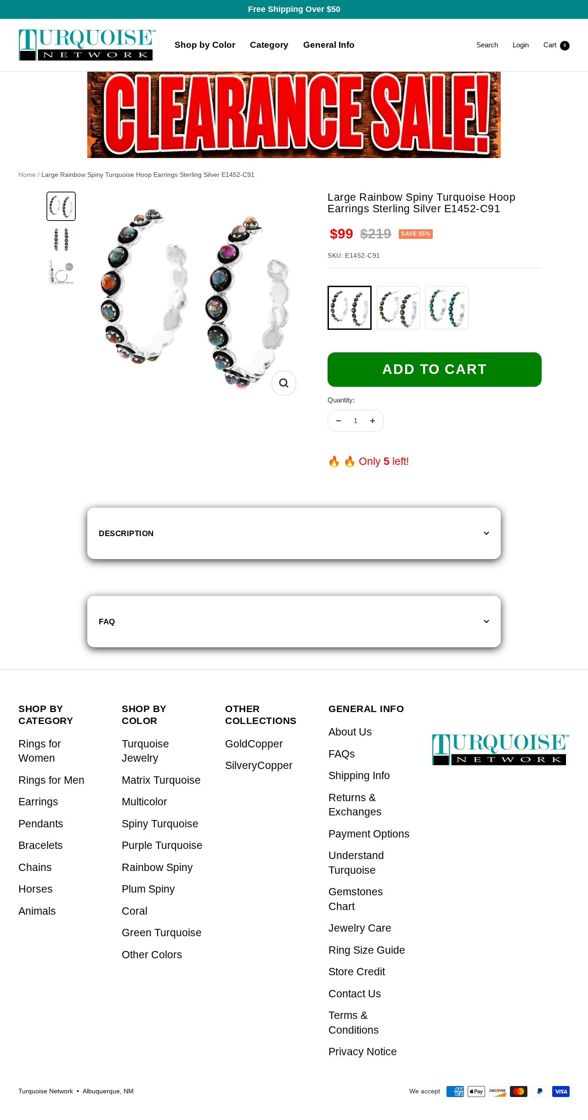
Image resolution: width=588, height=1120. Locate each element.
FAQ (107, 621)
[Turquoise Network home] (501, 742)
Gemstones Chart (355, 899)
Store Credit (356, 972)
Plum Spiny (148, 889)
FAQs (341, 754)
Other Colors (152, 955)
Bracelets (40, 845)
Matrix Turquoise (161, 780)
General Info (329, 45)
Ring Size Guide (366, 950)
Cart (554, 45)
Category (269, 45)
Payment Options (369, 834)
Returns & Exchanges (355, 805)
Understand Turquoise (356, 863)
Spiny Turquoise (160, 824)
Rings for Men (51, 780)
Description (126, 533)
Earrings (38, 802)
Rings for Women (39, 751)
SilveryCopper (259, 765)
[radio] (350, 308)
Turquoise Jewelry (145, 751)
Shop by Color (205, 45)
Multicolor (144, 802)
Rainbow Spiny (157, 867)
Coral (134, 911)
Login (521, 45)
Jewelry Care (359, 928)
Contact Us (354, 994)
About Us (350, 732)
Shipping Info (359, 775)
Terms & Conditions (353, 1023)
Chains (35, 867)
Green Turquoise (162, 933)
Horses (35, 889)
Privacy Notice (362, 1052)
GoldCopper (254, 744)
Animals (37, 911)
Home (27, 174)
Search (487, 45)
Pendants (40, 824)
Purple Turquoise (162, 845)
